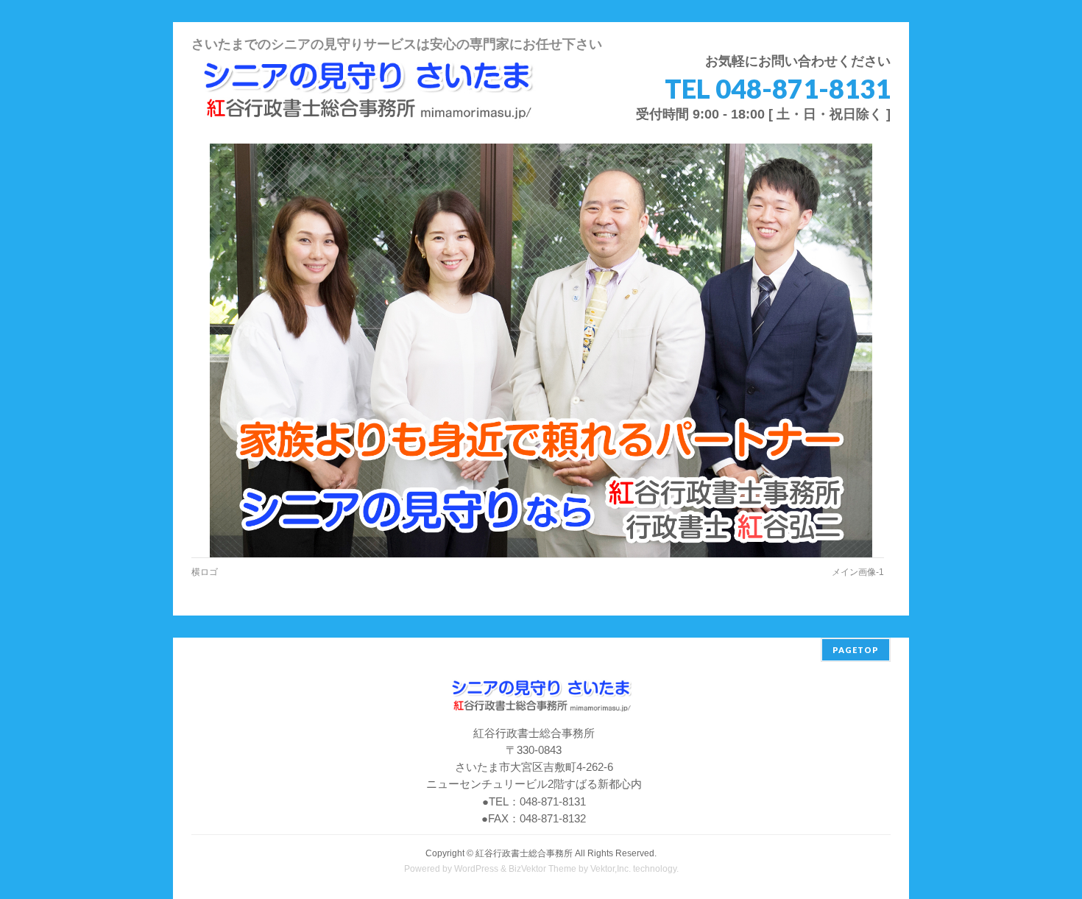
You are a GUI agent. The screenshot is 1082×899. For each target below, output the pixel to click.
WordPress (476, 869)
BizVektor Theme (542, 869)
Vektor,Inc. (610, 869)
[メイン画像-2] (541, 351)
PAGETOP (855, 650)
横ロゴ (204, 572)
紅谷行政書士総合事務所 (524, 853)
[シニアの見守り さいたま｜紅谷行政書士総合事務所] (366, 112)
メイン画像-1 (858, 572)
